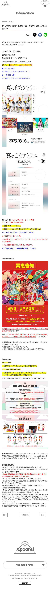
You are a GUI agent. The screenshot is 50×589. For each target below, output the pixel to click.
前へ (4, 515)
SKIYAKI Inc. (34, 578)
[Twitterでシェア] (35, 35)
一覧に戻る (25, 515)
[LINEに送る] (45, 35)
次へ (42, 515)
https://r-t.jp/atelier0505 (21, 65)
